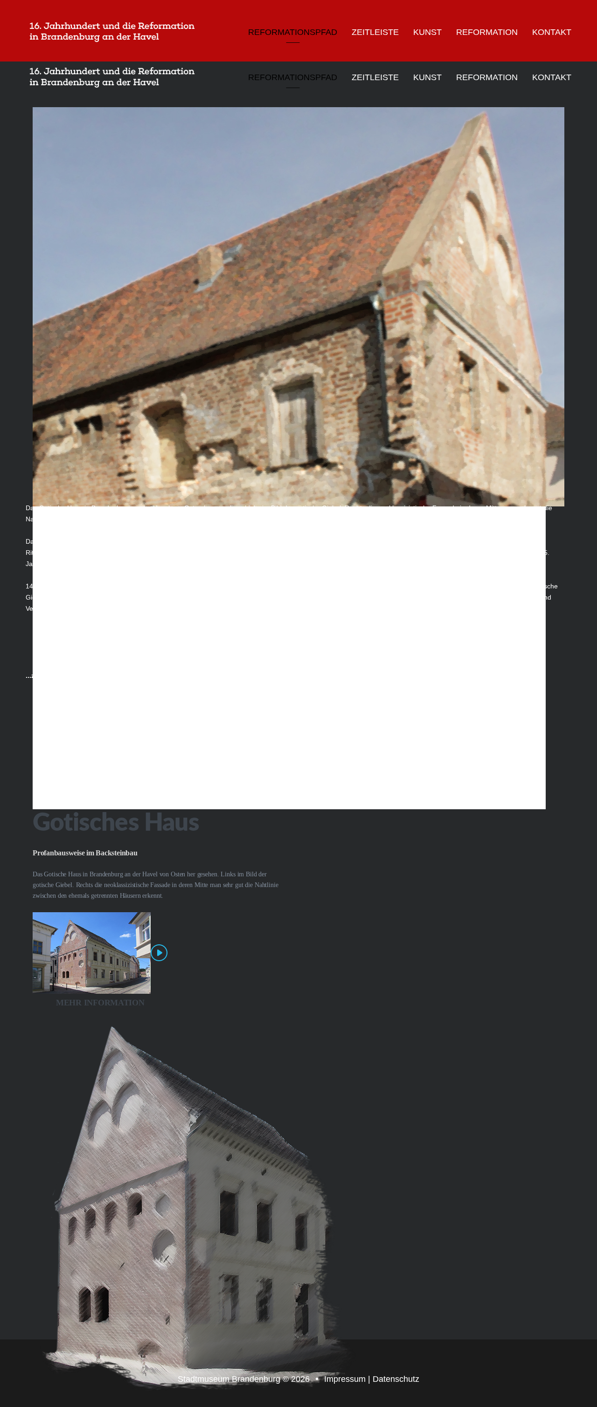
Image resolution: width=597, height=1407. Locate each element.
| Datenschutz (393, 1379)
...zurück (39, 675)
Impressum (346, 1379)
